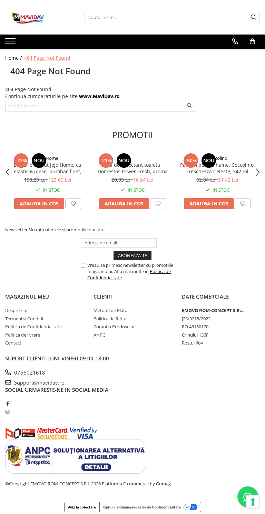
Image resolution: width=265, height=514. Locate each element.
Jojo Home (47, 158)
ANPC (99, 335)
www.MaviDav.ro (99, 96)
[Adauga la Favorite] (73, 203)
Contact (13, 343)
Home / (14, 58)
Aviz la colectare (82, 507)
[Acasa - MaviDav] (39, 17)
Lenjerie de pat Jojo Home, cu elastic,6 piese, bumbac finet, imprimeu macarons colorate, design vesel (47, 168)
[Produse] (11, 43)
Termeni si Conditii (24, 319)
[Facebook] (7, 403)
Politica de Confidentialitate (33, 326)
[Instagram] (7, 412)
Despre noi (16, 310)
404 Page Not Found (47, 58)
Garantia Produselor (114, 326)
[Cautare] (253, 17)
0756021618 (29, 372)
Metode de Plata (110, 310)
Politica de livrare (22, 335)
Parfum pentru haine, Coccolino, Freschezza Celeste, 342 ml (217, 168)
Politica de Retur (110, 319)
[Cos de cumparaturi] (252, 41)
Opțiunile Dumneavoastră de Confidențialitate (142, 507)
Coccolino (217, 158)
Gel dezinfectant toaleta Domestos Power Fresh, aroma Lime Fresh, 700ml (133, 168)
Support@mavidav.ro (39, 382)
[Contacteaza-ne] (235, 41)
